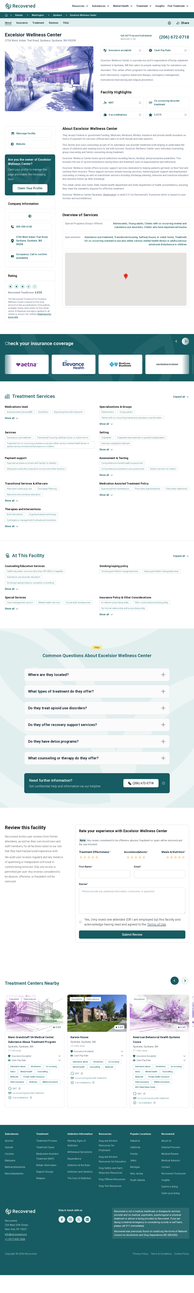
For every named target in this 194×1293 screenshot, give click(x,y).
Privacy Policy (140, 1253)
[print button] (169, 23)
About (8, 22)
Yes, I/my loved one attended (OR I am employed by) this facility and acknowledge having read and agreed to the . (132, 922)
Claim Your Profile (30, 188)
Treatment (38, 22)
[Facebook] (62, 1219)
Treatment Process (46, 1140)
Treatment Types (45, 1147)
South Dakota (137, 1180)
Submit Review (132, 934)
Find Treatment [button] (176, 6)
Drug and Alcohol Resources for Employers (108, 1145)
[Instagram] (70, 1219)
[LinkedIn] (87, 1219)
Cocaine (9, 1153)
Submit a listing (169, 1186)
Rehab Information (46, 1165)
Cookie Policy (181, 1253)
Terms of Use (156, 924)
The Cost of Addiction (79, 1178)
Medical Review (169, 1153)
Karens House (79, 1037)
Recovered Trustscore (173, 1173)
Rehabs (19, 15)
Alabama (135, 1140)
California (135, 1147)
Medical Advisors (170, 1160)
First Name (85, 866)
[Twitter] (78, 1219)
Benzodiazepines (14, 1173)
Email (137, 866)
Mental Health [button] (121, 6)
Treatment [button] (142, 6)
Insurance (22, 22)
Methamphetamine (15, 1167)
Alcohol (9, 1140)
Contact (165, 1167)
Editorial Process (170, 1147)
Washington (38, 15)
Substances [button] (98, 6)
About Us (166, 1140)
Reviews (53, 22)
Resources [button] (78, 6)
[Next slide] (185, 341)
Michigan (135, 1167)
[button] (131, 39)
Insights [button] (159, 6)
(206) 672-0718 (143, 783)
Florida (134, 1153)
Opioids (9, 1147)
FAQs (66, 22)
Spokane (57, 15)
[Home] (6, 15)
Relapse (40, 1178)
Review (83, 884)
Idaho (133, 1160)
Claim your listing (170, 1193)
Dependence (74, 1158)
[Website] (30, 216)
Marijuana (10, 1160)
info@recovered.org (16, 1234)
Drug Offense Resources (112, 1179)
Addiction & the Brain (78, 1165)
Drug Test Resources (110, 1186)
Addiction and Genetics (80, 1171)
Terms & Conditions (161, 1253)
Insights (165, 1180)
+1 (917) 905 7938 (15, 1239)
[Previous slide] (176, 341)
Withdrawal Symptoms (79, 1152)
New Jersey (136, 1173)
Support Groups (44, 1171)
